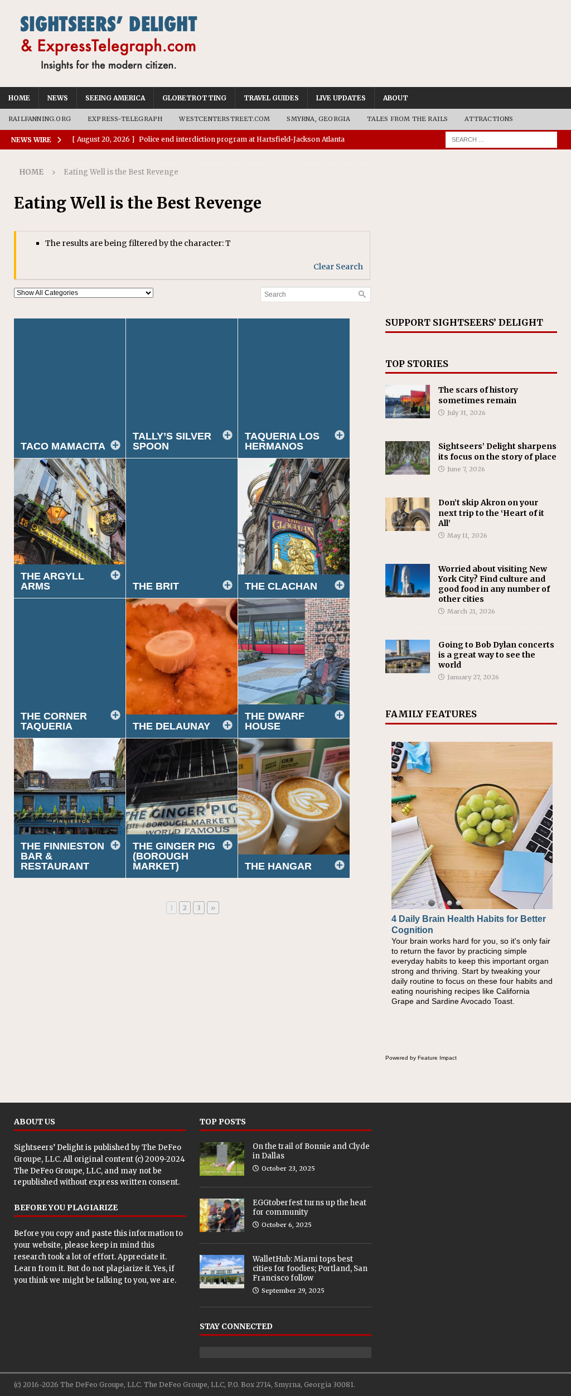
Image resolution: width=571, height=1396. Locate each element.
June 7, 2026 (466, 469)
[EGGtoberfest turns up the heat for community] (222, 1215)
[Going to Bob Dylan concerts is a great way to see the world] (407, 656)
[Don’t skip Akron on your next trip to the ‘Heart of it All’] (407, 514)
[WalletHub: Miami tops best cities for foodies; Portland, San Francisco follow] (222, 1271)
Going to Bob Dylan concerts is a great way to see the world (496, 655)
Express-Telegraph (125, 119)
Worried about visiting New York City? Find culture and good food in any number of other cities (494, 584)
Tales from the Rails (407, 119)
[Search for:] (501, 139)
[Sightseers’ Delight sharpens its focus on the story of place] (407, 458)
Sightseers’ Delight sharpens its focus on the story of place (497, 451)
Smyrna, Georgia (318, 119)
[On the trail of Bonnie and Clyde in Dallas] (222, 1159)
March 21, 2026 (471, 611)
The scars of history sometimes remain (478, 395)
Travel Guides (271, 98)
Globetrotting (194, 98)
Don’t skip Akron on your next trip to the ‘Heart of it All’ (491, 512)
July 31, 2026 (466, 413)
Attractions (488, 119)
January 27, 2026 (473, 677)
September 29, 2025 (293, 1290)
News (57, 98)
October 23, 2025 (288, 1168)
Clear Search (338, 267)
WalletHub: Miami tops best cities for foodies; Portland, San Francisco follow (310, 1268)
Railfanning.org (39, 119)
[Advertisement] (471, 233)
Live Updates (341, 98)
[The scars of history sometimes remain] (407, 401)
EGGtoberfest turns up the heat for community (309, 1207)
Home (19, 98)
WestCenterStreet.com (224, 119)
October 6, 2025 (287, 1225)
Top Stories (416, 363)
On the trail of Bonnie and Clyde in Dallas (311, 1151)
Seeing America (115, 98)
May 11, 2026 (467, 535)
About (395, 98)
